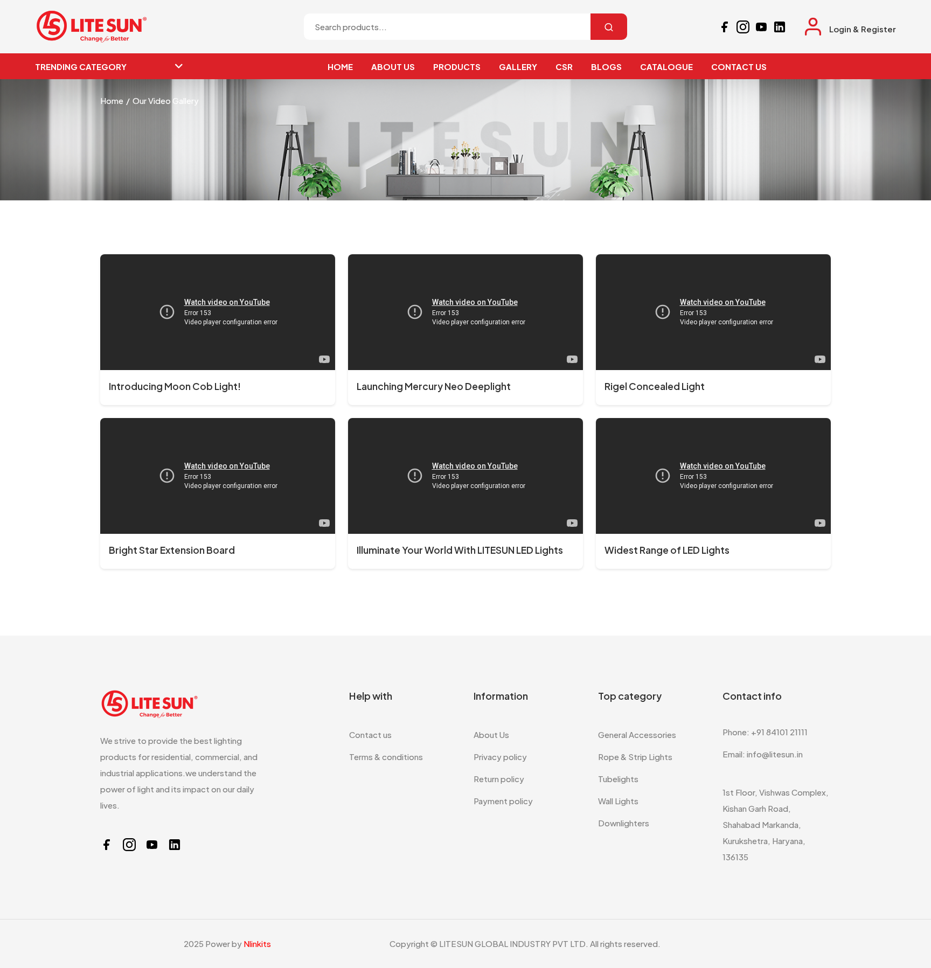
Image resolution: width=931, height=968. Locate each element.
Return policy (499, 779)
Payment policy (503, 801)
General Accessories (637, 734)
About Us (491, 734)
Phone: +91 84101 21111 (765, 732)
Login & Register (862, 29)
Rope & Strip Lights (635, 756)
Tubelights (618, 779)
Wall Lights (618, 801)
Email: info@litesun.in (762, 754)
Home (111, 100)
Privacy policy (500, 756)
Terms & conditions (386, 756)
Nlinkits (257, 943)
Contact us (370, 734)
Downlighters (623, 823)
